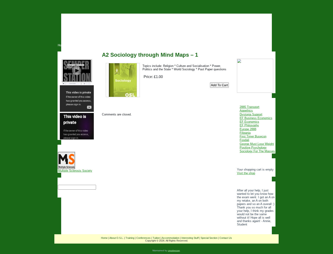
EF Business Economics (256, 118)
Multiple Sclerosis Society (75, 170)
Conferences (143, 238)
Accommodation (170, 238)
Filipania (245, 132)
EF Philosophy (249, 125)
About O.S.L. (116, 238)
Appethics (246, 110)
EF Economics (249, 121)
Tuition (156, 238)
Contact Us (226, 238)
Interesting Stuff (190, 238)
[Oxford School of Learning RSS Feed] (58, 241)
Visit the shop (246, 173)
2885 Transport (249, 107)
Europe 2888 (248, 129)
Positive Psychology (253, 147)
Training (129, 238)
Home (104, 238)
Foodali (244, 140)
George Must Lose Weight (257, 144)
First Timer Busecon (253, 136)
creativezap (174, 250)
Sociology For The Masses (257, 151)
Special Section (209, 238)
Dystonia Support (251, 114)
